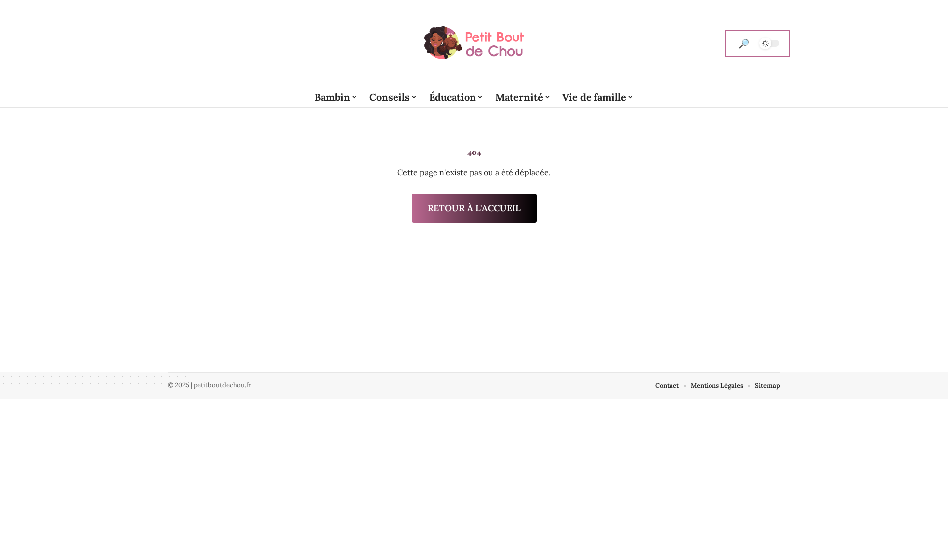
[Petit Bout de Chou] (474, 43)
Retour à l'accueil (474, 208)
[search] (743, 43)
